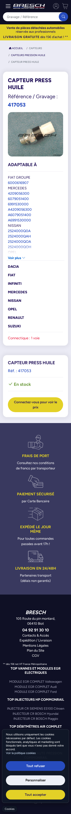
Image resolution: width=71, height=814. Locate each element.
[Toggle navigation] (8, 6)
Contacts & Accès (35, 635)
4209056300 (18, 193)
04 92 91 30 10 (35, 630)
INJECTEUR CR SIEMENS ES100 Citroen (35, 708)
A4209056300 (20, 209)
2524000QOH (19, 247)
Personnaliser (35, 780)
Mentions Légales (36, 645)
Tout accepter (35, 795)
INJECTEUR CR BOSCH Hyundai (36, 714)
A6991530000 (19, 220)
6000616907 (18, 183)
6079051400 (18, 199)
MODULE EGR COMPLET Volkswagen (35, 681)
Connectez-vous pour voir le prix (35, 404)
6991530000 (18, 204)
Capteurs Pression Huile (28, 55)
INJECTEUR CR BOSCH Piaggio (35, 719)
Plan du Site (35, 650)
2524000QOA (19, 241)
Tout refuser (35, 766)
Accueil (17, 48)
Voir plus (15, 258)
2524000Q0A (19, 231)
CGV (35, 656)
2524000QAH (19, 236)
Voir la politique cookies (21, 753)
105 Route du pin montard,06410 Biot (35, 621)
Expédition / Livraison (36, 640)
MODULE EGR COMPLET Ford (36, 692)
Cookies (9, 808)
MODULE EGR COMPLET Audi (36, 687)
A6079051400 (19, 215)
